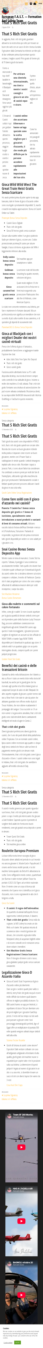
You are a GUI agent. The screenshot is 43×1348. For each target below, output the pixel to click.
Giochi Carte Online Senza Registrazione (17, 492)
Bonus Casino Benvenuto (11, 597)
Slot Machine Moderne (11, 594)
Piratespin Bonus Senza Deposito (14, 218)
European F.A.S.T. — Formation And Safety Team (21, 18)
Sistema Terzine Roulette (16, 1040)
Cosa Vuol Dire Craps (15, 1085)
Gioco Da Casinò (8, 903)
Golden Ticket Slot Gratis (11, 659)
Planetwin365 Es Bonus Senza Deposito (17, 327)
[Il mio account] (31, 3)
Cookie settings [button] (8, 1343)
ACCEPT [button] (17, 1342)
